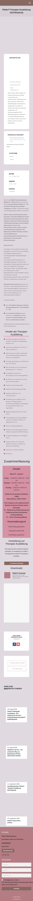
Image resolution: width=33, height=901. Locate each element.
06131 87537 (17, 85)
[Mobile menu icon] (29, 3)
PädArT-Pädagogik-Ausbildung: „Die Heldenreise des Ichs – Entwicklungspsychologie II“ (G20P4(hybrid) (16, 715)
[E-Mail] (18, 644)
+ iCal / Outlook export (17, 668)
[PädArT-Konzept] (16, 575)
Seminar (12, 159)
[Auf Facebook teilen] (14, 644)
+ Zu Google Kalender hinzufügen (17, 662)
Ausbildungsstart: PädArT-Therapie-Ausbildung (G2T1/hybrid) (16, 788)
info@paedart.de (14, 90)
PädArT (11, 156)
